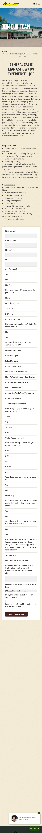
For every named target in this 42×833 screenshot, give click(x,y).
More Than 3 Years (13, 319)
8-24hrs (8, 456)
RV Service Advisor (13, 398)
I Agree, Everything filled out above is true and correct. (20, 605)
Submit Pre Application (16, 614)
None (7, 298)
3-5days (8, 427)
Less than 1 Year (12, 303)
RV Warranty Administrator (16, 382)
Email (8, 259)
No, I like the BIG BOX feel (16, 560)
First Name (10, 231)
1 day (7, 416)
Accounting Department (15, 404)
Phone (8, 250)
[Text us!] (34, 829)
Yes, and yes (10, 555)
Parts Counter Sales (13, 350)
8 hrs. (7, 451)
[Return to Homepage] (10, 3)
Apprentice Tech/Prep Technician (19, 393)
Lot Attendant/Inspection (16, 371)
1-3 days (8, 422)
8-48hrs (8, 467)
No (6, 280)
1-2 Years (9, 308)
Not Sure (9, 285)
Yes (6, 274)
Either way (9, 495)
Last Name (10, 240)
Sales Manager (11, 361)
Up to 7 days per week (14, 438)
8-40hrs (8, 461)
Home (4, 51)
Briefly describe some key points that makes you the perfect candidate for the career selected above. (19, 569)
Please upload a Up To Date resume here (20, 585)
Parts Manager (11, 355)
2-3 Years (9, 314)
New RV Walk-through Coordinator (20, 377)
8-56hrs (8, 472)
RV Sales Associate (13, 366)
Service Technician (13, 387)
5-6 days (8, 432)
